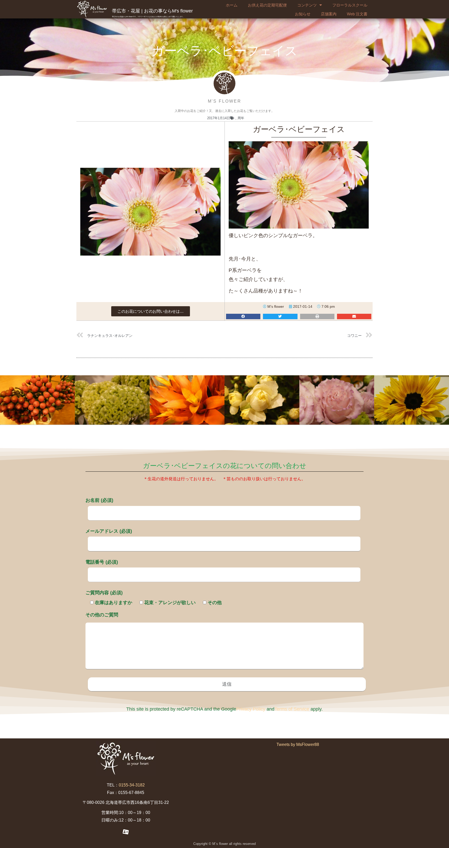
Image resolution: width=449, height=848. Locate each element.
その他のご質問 (101, 614)
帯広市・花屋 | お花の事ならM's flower (152, 11)
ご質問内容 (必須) (104, 592)
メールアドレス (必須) (108, 531)
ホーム (231, 5)
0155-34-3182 (132, 785)
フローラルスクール (349, 5)
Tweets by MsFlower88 (297, 744)
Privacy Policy (250, 709)
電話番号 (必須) (101, 562)
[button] (150, 311)
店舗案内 (328, 14)
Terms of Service (291, 709)
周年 (240, 118)
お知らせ (303, 14)
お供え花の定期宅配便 (267, 5)
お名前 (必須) (99, 500)
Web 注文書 (357, 14)
